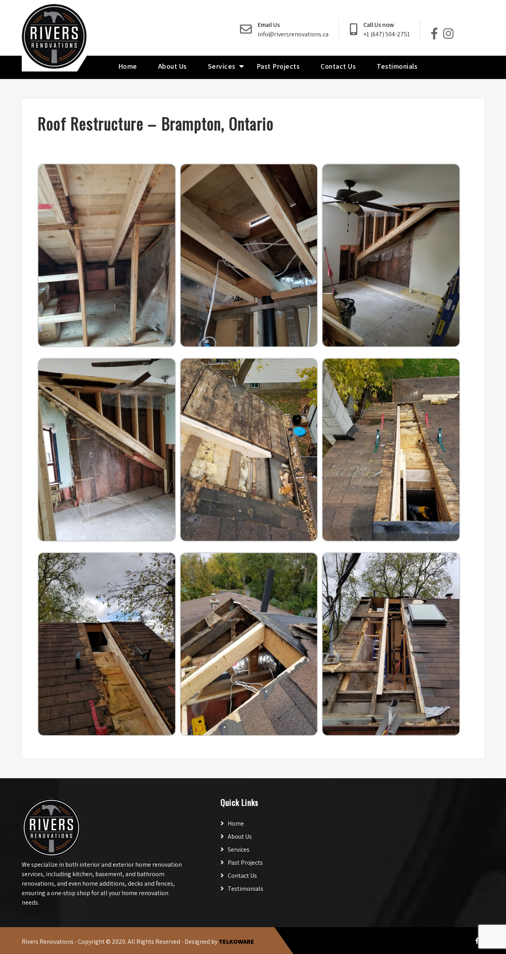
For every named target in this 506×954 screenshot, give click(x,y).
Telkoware (236, 941)
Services (222, 66)
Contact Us (338, 66)
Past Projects (278, 66)
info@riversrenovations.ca (293, 34)
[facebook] (477, 940)
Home (127, 66)
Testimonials (397, 66)
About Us (172, 66)
